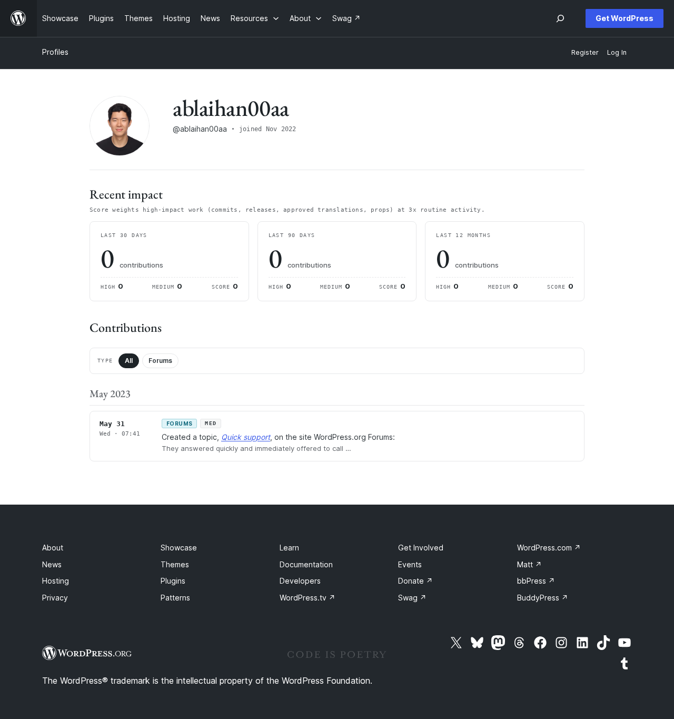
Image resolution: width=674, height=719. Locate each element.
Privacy (55, 597)
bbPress (536, 580)
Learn (289, 547)
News (52, 564)
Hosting (55, 580)
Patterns (175, 597)
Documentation (306, 564)
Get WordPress (624, 18)
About (52, 547)
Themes (175, 564)
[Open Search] (560, 18)
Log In (617, 52)
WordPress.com (549, 547)
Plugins (173, 580)
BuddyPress (542, 597)
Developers (300, 580)
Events (410, 564)
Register (585, 52)
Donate (415, 580)
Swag (412, 597)
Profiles (55, 51)
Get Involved (420, 547)
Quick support (245, 436)
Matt (529, 564)
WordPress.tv (307, 597)
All (129, 361)
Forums (160, 361)
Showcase (179, 547)
